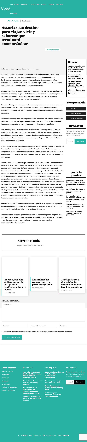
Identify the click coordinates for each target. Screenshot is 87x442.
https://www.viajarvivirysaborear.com (30, 245)
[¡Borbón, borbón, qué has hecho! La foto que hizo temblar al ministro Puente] (15, 267)
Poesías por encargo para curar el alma (53, 381)
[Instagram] (77, 9)
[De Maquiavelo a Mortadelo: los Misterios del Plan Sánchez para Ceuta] (72, 267)
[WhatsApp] (76, 351)
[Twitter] (80, 9)
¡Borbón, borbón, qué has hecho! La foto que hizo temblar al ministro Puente (76, 69)
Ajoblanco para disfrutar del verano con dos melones (53, 394)
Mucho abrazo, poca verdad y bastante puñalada (74, 213)
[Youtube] (83, 9)
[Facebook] (73, 9)
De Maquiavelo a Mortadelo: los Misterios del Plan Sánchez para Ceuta (76, 84)
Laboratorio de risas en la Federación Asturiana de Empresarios (54, 374)
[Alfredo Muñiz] (4, 21)
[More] (82, 351)
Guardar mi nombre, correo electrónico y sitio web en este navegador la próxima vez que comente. (38, 332)
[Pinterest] (71, 351)
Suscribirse (80, 141)
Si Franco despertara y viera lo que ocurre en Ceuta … (76, 92)
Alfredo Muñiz (13, 21)
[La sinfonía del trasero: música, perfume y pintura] (43, 267)
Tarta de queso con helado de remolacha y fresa (54, 387)
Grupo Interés (63, 435)
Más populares (53, 50)
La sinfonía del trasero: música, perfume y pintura (75, 77)
